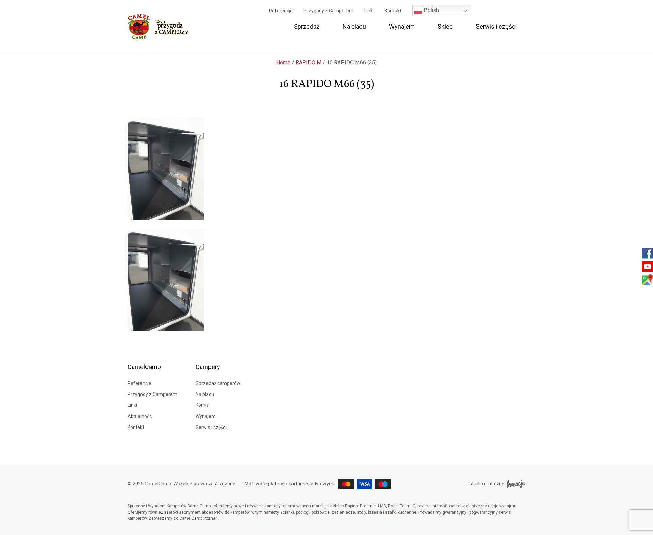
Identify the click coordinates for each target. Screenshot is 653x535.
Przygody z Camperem (328, 10)
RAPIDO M (308, 62)
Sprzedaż (306, 26)
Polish (430, 10)
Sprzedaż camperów (218, 383)
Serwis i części (496, 26)
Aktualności (140, 416)
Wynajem (402, 26)
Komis (202, 405)
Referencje (281, 10)
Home (283, 62)
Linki (369, 10)
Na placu (354, 26)
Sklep (445, 26)
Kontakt (393, 10)
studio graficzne (487, 483)
